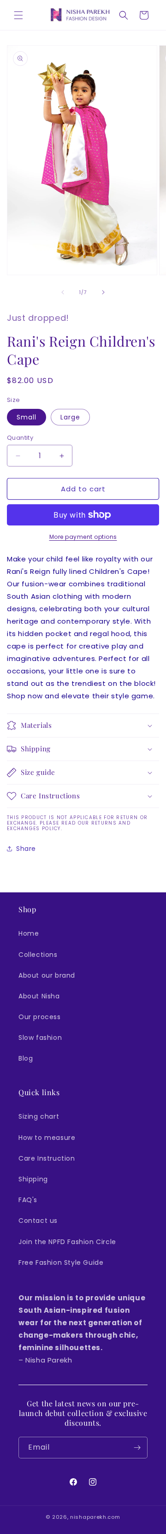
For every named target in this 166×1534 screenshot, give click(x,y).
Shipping (33, 1179)
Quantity (20, 437)
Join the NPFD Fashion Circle (67, 1241)
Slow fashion (40, 1037)
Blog (25, 1058)
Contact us (38, 1220)
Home (28, 933)
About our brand (46, 975)
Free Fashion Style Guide (60, 1262)
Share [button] (26, 848)
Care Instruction (46, 1158)
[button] (18, 15)
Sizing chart (38, 1116)
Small (26, 417)
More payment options (83, 537)
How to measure (46, 1137)
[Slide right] (103, 292)
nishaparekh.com (95, 1517)
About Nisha (39, 996)
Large (70, 417)
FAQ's (27, 1199)
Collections (38, 954)
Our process (39, 1016)
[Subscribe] (137, 1447)
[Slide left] (63, 292)
